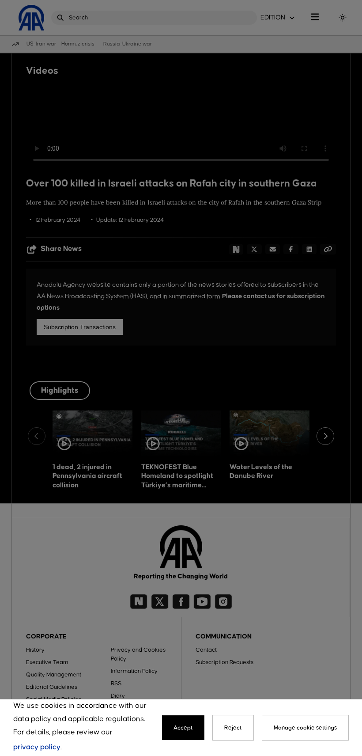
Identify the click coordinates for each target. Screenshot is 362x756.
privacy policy (36, 747)
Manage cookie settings (305, 728)
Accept (183, 728)
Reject (233, 728)
